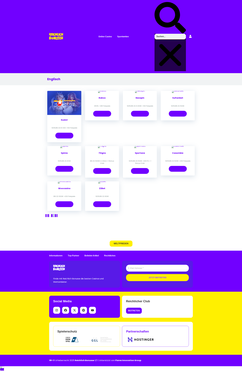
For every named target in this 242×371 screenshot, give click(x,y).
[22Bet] (102, 181)
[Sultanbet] (178, 90)
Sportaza (140, 153)
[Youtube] (92, 310)
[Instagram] (56, 310)
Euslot (64, 119)
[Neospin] (140, 90)
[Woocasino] (64, 181)
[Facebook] (65, 310)
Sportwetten (123, 37)
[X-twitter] (74, 310)
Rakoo (102, 97)
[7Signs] (102, 146)
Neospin (140, 97)
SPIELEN (64, 135)
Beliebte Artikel (91, 256)
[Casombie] (178, 146)
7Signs (102, 153)
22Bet (102, 188)
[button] (105, 37)
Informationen (56, 256)
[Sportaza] (139, 146)
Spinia (64, 153)
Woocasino (64, 188)
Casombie (177, 153)
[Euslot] (64, 114)
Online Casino (105, 37)
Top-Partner (73, 256)
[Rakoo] (102, 90)
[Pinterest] (83, 310)
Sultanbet (177, 97)
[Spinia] (64, 146)
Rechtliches (109, 256)
